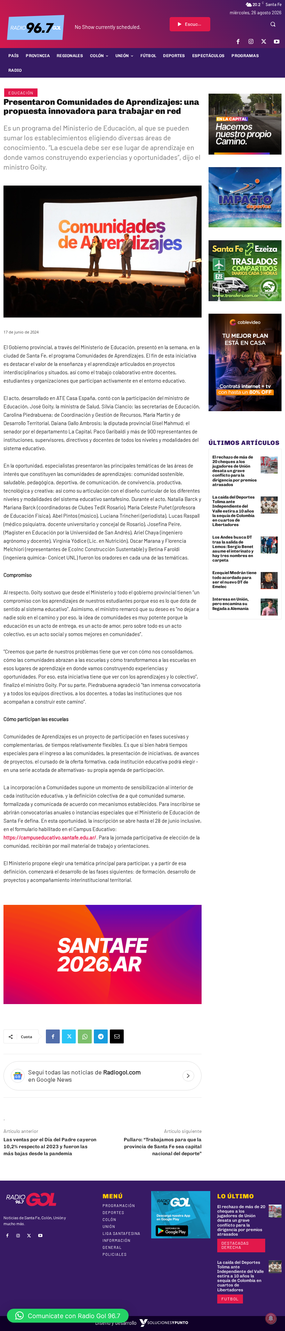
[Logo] (35, 27)
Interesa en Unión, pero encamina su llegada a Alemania (230, 604)
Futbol (230, 1298)
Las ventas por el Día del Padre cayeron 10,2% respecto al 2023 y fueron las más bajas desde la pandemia (49, 1147)
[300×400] (245, 416)
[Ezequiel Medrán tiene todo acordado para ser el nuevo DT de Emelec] (269, 580)
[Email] (117, 1036)
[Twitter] (264, 41)
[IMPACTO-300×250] (245, 232)
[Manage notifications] (270, 1318)
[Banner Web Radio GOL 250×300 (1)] (245, 306)
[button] (273, 24)
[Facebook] (238, 41)
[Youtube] (277, 41)
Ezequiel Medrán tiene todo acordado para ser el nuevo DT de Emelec (234, 579)
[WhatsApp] (85, 1036)
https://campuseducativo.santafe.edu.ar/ (49, 837)
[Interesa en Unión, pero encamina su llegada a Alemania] (269, 607)
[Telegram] (101, 1036)
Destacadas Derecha (235, 1245)
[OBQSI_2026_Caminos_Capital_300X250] (245, 160)
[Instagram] (250, 41)
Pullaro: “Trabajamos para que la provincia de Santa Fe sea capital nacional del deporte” (163, 1147)
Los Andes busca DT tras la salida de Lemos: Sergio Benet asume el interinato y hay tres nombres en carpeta (233, 549)
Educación (20, 92)
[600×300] (102, 1009)
